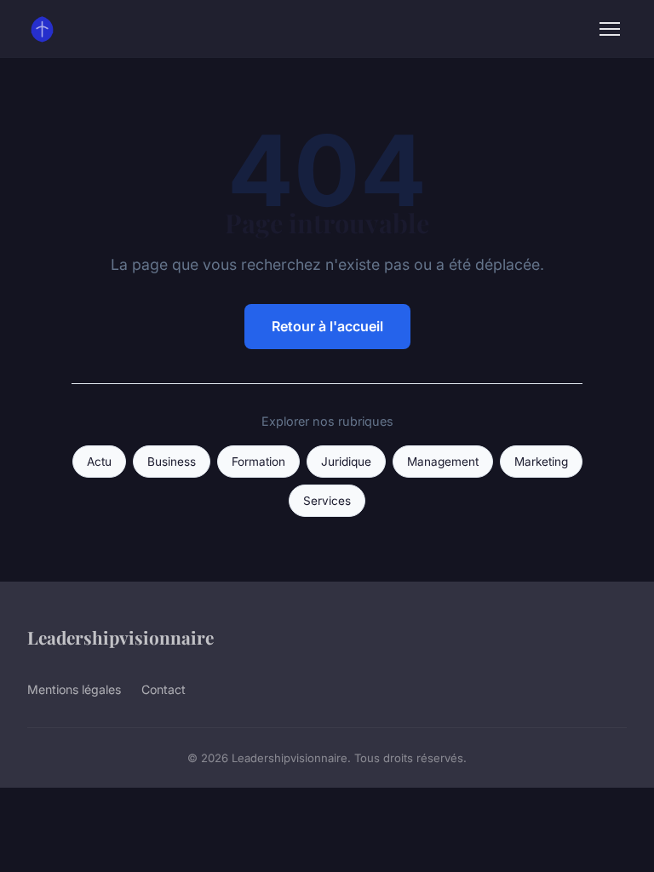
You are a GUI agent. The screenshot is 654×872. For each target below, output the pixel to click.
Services (327, 501)
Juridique (346, 461)
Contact (163, 689)
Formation (258, 461)
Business (171, 461)
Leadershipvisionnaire (120, 637)
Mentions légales (74, 689)
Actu (99, 461)
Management (443, 461)
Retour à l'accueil (327, 326)
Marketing (541, 461)
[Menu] (610, 29)
